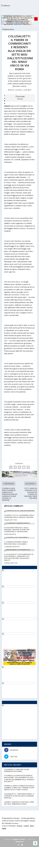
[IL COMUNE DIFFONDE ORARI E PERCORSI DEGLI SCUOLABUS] (19, 538)
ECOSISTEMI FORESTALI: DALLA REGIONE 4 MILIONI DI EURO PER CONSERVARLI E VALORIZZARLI (17, 530)
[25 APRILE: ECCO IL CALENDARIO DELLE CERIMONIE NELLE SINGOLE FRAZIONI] (19, 511)
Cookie (26, 826)
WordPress (20, 842)
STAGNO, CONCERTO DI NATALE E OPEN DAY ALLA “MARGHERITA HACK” (19, 803)
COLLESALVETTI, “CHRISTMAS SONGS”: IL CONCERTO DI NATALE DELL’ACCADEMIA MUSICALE (19, 796)
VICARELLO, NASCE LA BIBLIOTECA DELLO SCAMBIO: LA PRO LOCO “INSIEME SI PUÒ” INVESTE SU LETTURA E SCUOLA (19, 788)
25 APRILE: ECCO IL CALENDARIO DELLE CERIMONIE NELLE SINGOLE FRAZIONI (19, 516)
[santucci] (18, 634)
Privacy (19, 826)
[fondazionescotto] (18, 571)
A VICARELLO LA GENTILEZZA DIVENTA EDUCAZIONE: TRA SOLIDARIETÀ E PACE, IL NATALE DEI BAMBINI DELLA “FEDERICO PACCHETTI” (19, 778)
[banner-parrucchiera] (18, 587)
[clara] (18, 667)
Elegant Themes (19, 839)
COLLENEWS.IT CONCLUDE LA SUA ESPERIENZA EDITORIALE (16, 770)
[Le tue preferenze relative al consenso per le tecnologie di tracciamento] (35, 843)
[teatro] (18, 684)
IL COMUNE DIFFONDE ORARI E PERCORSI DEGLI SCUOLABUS (16, 543)
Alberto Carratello (16, 90)
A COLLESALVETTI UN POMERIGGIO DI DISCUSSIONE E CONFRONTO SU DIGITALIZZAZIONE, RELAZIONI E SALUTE (18, 557)
